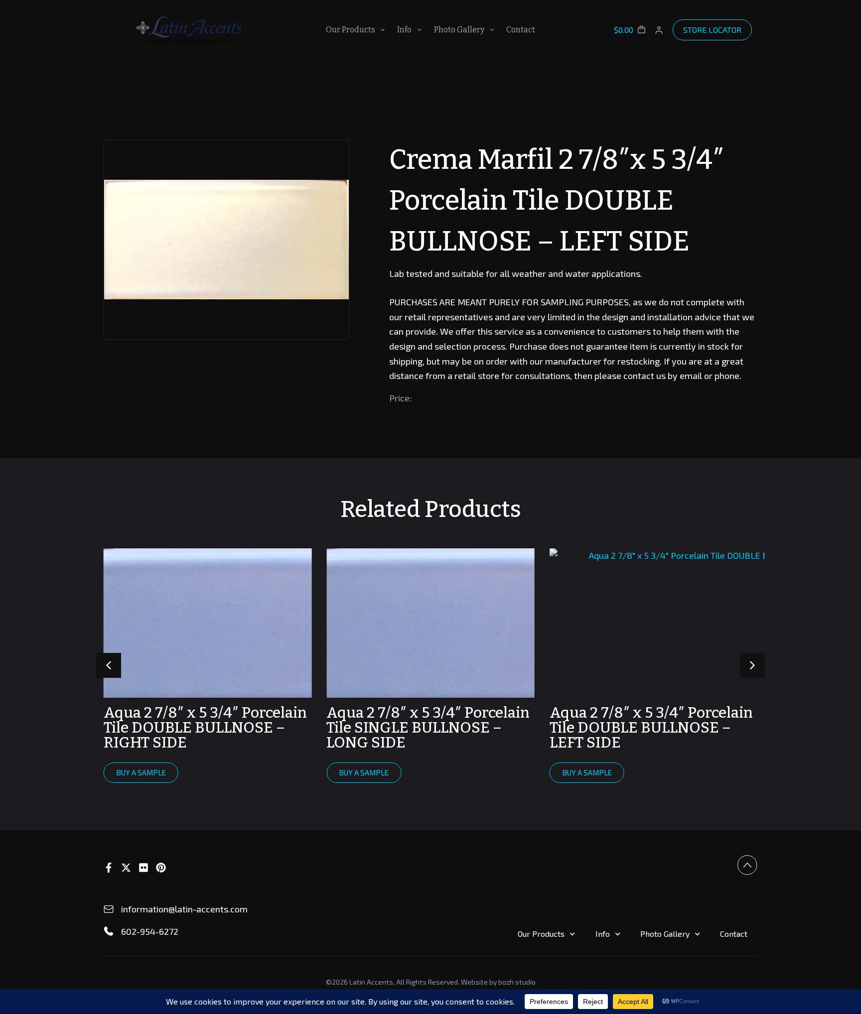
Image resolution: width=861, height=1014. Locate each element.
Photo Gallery (459, 29)
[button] (752, 665)
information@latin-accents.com (184, 908)
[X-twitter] (126, 868)
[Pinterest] (161, 868)
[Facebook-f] (109, 868)
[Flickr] (143, 868)
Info (404, 29)
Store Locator (712, 29)
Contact (520, 29)
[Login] (659, 30)
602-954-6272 (149, 931)
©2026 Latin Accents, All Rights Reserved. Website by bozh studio (431, 982)
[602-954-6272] (109, 931)
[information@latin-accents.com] (109, 909)
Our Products (350, 29)
